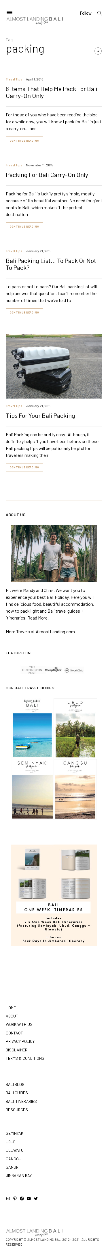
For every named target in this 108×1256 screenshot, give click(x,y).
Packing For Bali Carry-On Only (47, 174)
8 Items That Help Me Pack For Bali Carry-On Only (51, 92)
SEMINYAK (14, 1133)
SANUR (12, 1167)
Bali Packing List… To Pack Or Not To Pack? (51, 264)
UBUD (11, 1141)
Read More (37, 617)
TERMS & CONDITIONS (25, 1058)
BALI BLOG (15, 1084)
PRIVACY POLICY (20, 1041)
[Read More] (54, 553)
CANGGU (13, 1158)
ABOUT (12, 1015)
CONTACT (14, 1032)
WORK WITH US (19, 1024)
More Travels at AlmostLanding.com (40, 631)
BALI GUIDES (17, 1092)
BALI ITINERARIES (21, 1101)
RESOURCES (17, 1109)
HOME (11, 1007)
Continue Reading (24, 140)
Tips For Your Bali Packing (40, 415)
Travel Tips (14, 79)
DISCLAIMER (16, 1049)
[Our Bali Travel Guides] (54, 759)
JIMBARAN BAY (19, 1175)
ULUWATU (15, 1150)
